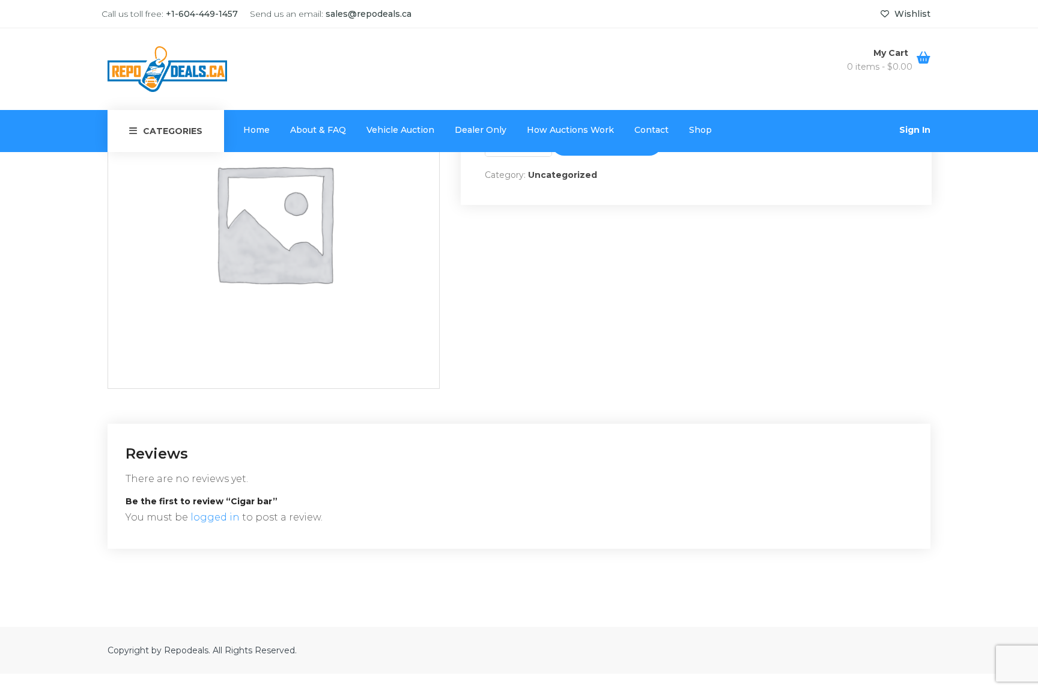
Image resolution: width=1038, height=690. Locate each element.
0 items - (879, 66)
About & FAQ (318, 129)
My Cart (892, 52)
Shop (700, 129)
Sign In (914, 129)
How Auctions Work (570, 129)
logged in (215, 517)
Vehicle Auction (400, 129)
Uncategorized (562, 174)
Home (256, 129)
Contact (651, 129)
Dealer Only (480, 129)
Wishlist (911, 13)
